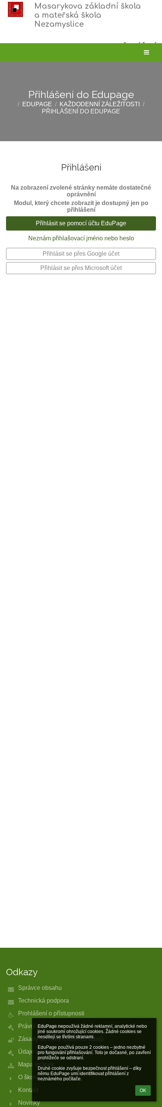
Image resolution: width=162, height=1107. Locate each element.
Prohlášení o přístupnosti (51, 1013)
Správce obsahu (40, 988)
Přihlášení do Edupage (81, 111)
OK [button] (143, 1090)
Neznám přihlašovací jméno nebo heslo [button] (81, 238)
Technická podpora (43, 1000)
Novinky (29, 1102)
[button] (146, 52)
